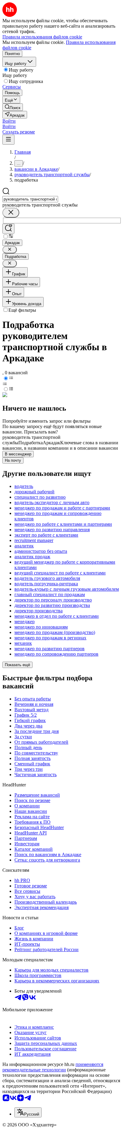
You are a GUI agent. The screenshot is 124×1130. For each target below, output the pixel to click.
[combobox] (30, 199)
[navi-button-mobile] (8, 140)
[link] (12, 107)
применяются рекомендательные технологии (52, 1067)
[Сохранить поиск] (8, 229)
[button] (9, 121)
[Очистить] (10, 213)
